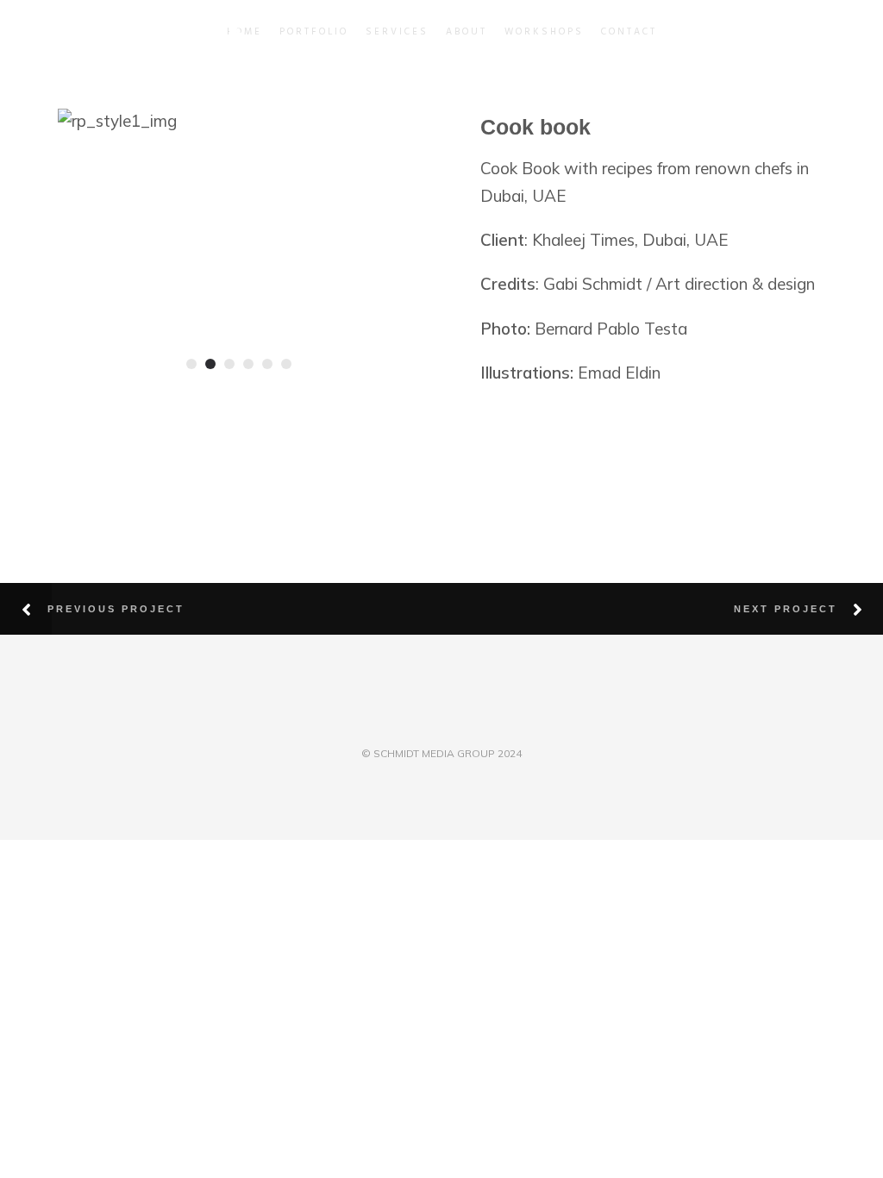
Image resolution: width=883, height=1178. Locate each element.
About (466, 32)
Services (397, 32)
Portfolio (313, 32)
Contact (629, 32)
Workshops (544, 32)
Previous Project (116, 609)
